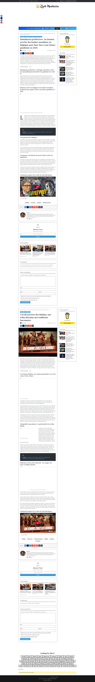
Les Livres (38, 28)
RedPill (53, 663)
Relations (71, 663)
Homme (71, 658)
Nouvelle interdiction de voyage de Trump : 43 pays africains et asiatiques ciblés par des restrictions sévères (37, 254)
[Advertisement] (47, 17)
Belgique (27, 202)
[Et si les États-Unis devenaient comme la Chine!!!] (62, 56)
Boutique (32, 28)
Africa (29, 656)
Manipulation (62, 661)
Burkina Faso (46, 656)
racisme (48, 663)
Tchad (45, 666)
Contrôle (33, 202)
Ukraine (59, 666)
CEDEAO (60, 656)
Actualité (24, 656)
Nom (21, 287)
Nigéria (24, 663)
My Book (57, 28)
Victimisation (66, 666)
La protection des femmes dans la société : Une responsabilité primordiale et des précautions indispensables (70, 62)
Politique (36, 663)
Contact (46, 678)
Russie (34, 666)
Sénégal (40, 666)
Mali (56, 661)
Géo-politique (39, 36)
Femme (47, 658)
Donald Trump (32, 658)
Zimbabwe (73, 666)
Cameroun (53, 656)
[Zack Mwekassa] (47, 6)
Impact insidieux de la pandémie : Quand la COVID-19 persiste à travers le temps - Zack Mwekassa (37, 266)
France (52, 658)
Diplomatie (30, 36)
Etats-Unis (34, 36)
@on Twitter (21, 669)
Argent (39, 656)
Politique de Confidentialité (52, 678)
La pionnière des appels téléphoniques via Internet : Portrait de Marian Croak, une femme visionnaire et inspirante (70, 79)
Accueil (27, 28)
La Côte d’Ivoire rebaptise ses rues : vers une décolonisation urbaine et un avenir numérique (50, 253)
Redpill (59, 663)
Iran (37, 661)
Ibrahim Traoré (24, 661)
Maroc (68, 661)
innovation (32, 661)
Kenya (46, 661)
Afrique (22, 36)
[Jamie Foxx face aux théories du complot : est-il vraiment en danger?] (62, 69)
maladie (39, 202)
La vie (51, 661)
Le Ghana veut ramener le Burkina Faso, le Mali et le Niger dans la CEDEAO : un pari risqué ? (25, 254)
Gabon (57, 658)
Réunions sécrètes (47, 202)
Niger (73, 661)
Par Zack (25, 33)
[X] (28, 218)
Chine (65, 656)
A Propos (46, 28)
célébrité (71, 656)
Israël (41, 661)
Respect (21, 666)
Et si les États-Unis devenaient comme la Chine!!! (70, 56)
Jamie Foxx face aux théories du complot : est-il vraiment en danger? (70, 68)
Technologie (52, 666)
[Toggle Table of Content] (30, 67)
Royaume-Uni (28, 666)
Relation (65, 663)
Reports (23, 50)
